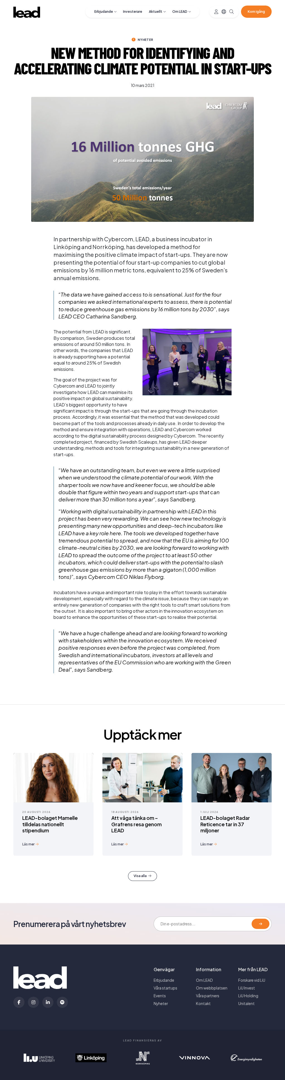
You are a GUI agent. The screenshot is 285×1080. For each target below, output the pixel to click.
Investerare (132, 11)
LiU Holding (248, 995)
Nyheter (145, 39)
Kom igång (256, 11)
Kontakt (203, 1003)
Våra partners (207, 995)
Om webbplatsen (211, 988)
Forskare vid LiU (251, 980)
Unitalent (246, 1003)
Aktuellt (155, 11)
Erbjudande (103, 11)
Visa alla (140, 876)
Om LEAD (179, 11)
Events (160, 995)
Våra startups (165, 988)
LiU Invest (246, 988)
